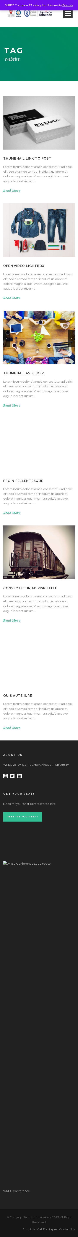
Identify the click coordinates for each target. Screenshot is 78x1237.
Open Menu (68, 13)
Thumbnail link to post (27, 158)
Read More (12, 190)
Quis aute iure (17, 696)
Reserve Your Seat (23, 816)
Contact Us (67, 1229)
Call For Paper (47, 1229)
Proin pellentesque (23, 481)
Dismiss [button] (67, 5)
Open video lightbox (23, 266)
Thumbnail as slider (23, 373)
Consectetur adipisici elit (30, 588)
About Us (29, 1229)
